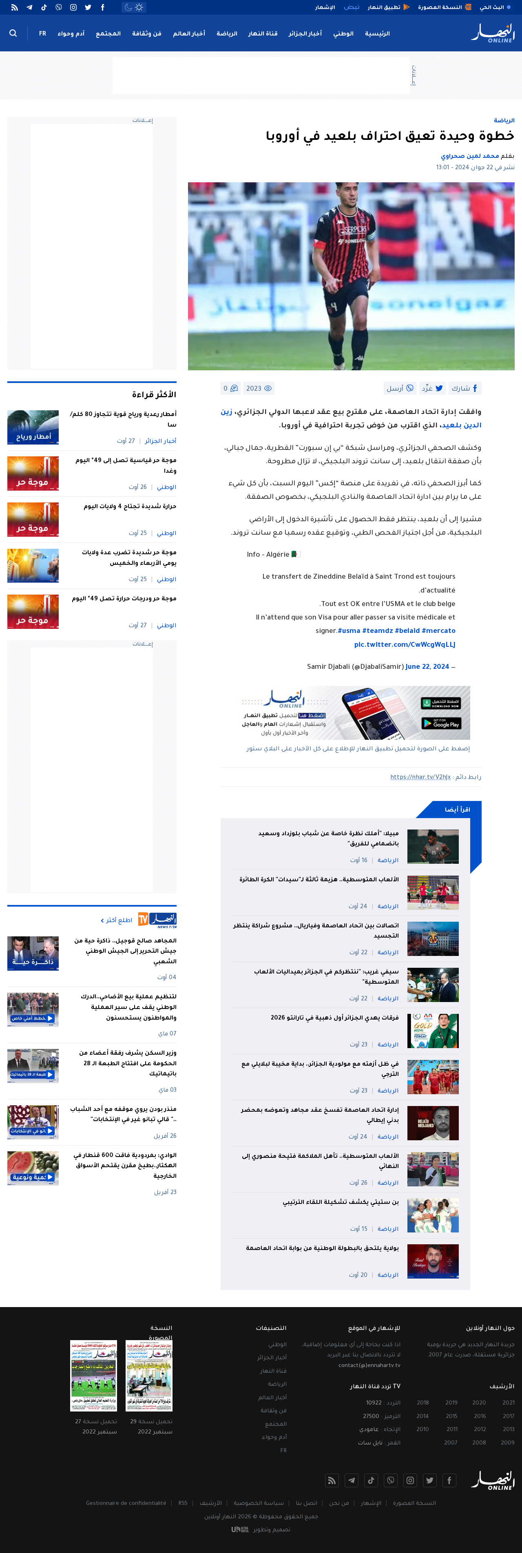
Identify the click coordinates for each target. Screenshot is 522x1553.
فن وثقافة (146, 34)
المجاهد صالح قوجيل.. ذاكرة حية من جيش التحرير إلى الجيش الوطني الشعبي (125, 951)
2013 (509, 1430)
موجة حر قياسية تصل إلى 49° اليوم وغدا (126, 466)
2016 (480, 1417)
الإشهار (371, 1504)
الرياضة (227, 34)
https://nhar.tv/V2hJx (420, 778)
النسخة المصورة (414, 1504)
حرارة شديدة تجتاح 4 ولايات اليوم (130, 507)
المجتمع (108, 34)
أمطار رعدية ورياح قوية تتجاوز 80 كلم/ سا (123, 420)
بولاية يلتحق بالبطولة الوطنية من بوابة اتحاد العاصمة (322, 1249)
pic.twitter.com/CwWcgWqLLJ (405, 646)
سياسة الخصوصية (259, 1504)
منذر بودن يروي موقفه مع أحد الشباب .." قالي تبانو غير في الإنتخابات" (123, 1115)
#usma (349, 632)
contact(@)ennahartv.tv (369, 1366)
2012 (480, 1430)
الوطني (343, 34)
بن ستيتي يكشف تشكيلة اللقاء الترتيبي (341, 1203)
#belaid (407, 632)
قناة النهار (263, 34)
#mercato (439, 632)
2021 (508, 1403)
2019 (451, 1403)
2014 (422, 1417)
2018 (423, 1403)
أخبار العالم (189, 34)
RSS (183, 1504)
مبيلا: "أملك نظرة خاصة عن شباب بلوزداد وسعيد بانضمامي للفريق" (328, 839)
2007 (451, 1443)
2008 (479, 1443)
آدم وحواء (71, 34)
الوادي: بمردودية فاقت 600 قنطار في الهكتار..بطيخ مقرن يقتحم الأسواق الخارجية (125, 1166)
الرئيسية (377, 34)
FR (42, 34)
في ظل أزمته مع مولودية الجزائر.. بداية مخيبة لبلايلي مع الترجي (320, 1070)
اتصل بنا (306, 1504)
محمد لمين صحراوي (470, 157)
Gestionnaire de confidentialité (126, 1504)
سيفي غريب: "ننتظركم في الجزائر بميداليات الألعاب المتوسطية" (326, 978)
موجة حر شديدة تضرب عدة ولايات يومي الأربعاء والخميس (129, 558)
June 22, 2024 (427, 668)
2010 (422, 1430)
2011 (452, 1430)
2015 (452, 1417)
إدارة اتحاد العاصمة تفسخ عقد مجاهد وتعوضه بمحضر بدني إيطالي (320, 1116)
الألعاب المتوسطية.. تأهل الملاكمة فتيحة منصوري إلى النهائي (320, 1162)
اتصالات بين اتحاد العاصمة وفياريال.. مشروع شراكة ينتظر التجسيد (316, 931)
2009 (508, 1443)
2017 (509, 1417)
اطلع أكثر (119, 921)
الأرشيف (210, 1504)
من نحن (339, 1504)
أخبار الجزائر (305, 34)
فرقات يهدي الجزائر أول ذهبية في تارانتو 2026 (335, 1018)
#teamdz (377, 632)
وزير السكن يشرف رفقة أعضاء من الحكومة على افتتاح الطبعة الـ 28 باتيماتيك (128, 1064)
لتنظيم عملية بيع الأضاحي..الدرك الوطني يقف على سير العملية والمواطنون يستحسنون (129, 1008)
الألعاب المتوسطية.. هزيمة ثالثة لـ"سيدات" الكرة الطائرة (319, 880)
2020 (479, 1403)
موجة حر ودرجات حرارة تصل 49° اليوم (124, 599)
